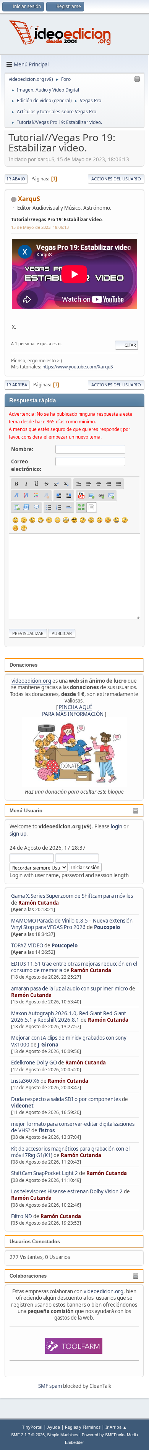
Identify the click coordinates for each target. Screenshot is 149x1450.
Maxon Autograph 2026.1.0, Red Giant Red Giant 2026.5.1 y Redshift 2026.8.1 (68, 1016)
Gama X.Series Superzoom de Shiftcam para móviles (72, 895)
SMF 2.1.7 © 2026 (28, 1434)
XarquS (29, 199)
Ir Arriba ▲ (116, 1427)
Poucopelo (107, 927)
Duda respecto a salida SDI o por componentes (66, 1099)
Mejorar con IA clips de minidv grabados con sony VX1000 (68, 1041)
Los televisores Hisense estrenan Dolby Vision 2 (67, 1191)
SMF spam (50, 1385)
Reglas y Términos (82, 1427)
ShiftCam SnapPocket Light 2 (44, 1173)
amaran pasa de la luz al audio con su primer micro (69, 988)
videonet (22, 1105)
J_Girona (48, 1044)
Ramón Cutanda (38, 902)
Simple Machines (62, 1434)
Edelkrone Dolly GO (34, 1062)
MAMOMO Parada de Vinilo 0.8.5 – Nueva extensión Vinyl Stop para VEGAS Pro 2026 (72, 924)
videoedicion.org (31, 680)
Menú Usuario (26, 810)
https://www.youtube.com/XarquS (77, 366)
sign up (18, 833)
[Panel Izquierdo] (137, 79)
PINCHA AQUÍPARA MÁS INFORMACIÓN (73, 710)
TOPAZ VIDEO (27, 945)
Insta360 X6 (25, 1080)
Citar (130, 345)
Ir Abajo (16, 179)
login (116, 826)
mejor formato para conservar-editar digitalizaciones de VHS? (72, 1127)
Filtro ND (22, 1216)
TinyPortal (32, 1427)
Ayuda (53, 1427)
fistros (47, 1130)
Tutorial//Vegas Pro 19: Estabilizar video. (57, 219)
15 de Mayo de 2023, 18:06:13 (40, 227)
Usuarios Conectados (35, 1241)
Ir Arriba (17, 384)
